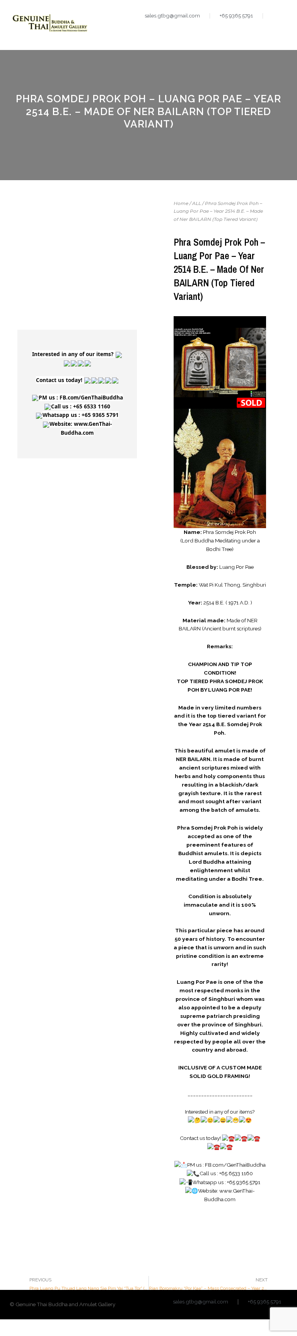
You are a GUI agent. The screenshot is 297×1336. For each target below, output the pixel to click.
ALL (196, 203)
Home (181, 203)
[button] (281, 31)
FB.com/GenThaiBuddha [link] (91, 397)
